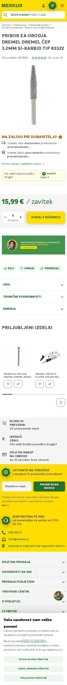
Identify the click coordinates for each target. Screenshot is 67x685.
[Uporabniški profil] (44, 5)
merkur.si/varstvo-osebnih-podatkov (27, 645)
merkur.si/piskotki (33, 641)
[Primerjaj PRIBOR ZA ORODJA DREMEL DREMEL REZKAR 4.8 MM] (18, 384)
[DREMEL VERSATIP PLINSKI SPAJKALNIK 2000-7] (50, 357)
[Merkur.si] (12, 5)
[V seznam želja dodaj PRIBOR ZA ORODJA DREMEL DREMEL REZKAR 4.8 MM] (8, 384)
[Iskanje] (5, 15)
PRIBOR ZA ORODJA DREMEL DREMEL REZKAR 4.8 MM (18, 377)
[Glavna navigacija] (62, 5)
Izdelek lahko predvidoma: (33, 152)
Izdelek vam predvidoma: (32, 143)
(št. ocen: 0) (55, 58)
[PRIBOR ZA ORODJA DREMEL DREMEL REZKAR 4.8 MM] (19, 357)
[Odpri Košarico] (52, 5)
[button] (33, 94)
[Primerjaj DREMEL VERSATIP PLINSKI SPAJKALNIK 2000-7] (50, 384)
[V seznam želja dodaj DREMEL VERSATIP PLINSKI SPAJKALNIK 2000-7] (39, 384)
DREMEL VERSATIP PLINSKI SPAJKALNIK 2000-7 (47, 377)
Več (4, 505)
